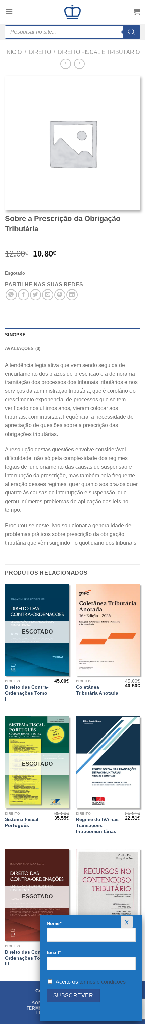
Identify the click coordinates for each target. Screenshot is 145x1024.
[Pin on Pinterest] (59, 294)
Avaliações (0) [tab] (23, 348)
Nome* (54, 923)
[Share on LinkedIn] (72, 294)
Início (13, 52)
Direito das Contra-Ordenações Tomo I (27, 693)
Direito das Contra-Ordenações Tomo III (27, 958)
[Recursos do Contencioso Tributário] (108, 895)
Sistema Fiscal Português (21, 822)
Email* (54, 952)
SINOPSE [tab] (15, 334)
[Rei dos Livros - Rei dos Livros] (72, 12)
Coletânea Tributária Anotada (97, 690)
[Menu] (9, 11)
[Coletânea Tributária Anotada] (108, 630)
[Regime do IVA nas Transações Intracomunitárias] (108, 762)
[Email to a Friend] (47, 294)
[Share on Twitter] (35, 294)
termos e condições (102, 982)
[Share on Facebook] (23, 294)
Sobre (40, 1003)
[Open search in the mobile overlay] (72, 32)
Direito (40, 52)
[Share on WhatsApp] (11, 294)
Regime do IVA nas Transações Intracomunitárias (97, 825)
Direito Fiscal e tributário (99, 52)
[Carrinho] (136, 11)
